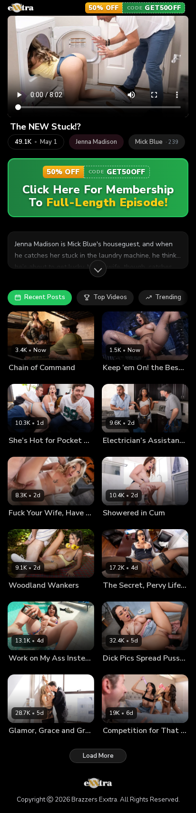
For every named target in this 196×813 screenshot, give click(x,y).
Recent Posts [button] (44, 297)
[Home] (21, 7)
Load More (98, 756)
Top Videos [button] (110, 297)
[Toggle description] (98, 268)
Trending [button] (168, 297)
